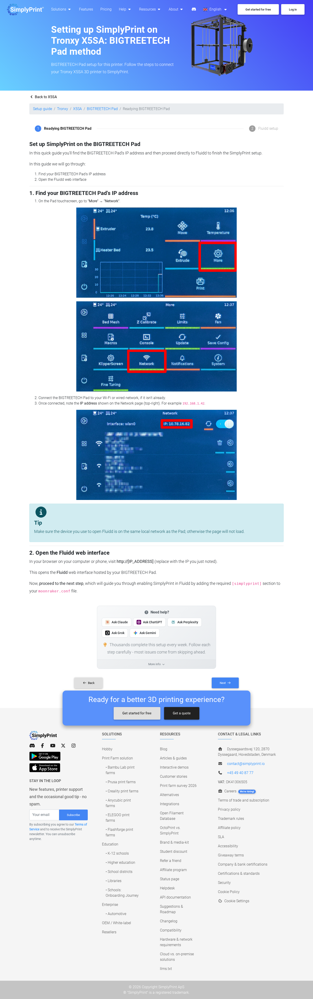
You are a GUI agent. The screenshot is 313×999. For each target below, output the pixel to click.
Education (110, 844)
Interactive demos (174, 767)
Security (224, 882)
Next (223, 683)
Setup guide (42, 109)
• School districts (119, 871)
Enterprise (110, 904)
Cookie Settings (236, 901)
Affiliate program (173, 870)
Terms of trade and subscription (243, 800)
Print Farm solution (117, 758)
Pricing (106, 9)
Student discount (173, 851)
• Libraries (113, 881)
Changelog (168, 921)
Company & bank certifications (242, 864)
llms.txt (166, 969)
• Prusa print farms (121, 782)
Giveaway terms (231, 855)
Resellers (109, 932)
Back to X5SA (45, 97)
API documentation (175, 897)
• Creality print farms (122, 791)
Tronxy (62, 109)
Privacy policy (229, 809)
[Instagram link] (73, 745)
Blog (163, 749)
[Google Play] (44, 756)
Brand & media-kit (174, 842)
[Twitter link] (63, 745)
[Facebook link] (42, 745)
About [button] (174, 9)
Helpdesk (167, 888)
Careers (238, 791)
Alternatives (169, 795)
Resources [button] (148, 9)
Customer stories (173, 776)
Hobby (107, 749)
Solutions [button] (59, 9)
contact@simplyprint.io (246, 763)
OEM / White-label (116, 923)
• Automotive (116, 914)
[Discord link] (32, 745)
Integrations (169, 804)
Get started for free (136, 713)
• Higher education (120, 862)
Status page (169, 879)
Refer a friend (170, 861)
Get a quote (182, 713)
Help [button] (123, 9)
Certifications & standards (239, 873)
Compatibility (170, 930)
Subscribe (73, 815)
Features (86, 9)
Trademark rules (231, 818)
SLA (221, 837)
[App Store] (44, 767)
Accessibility (228, 846)
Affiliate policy (229, 828)
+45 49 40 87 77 (240, 773)
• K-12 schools (117, 853)
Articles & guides (173, 758)
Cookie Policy (229, 892)
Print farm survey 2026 (178, 785)
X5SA (77, 109)
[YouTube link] (53, 745)
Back (91, 683)
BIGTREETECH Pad (102, 109)
